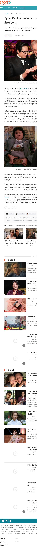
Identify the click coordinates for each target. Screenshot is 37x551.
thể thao (3, 533)
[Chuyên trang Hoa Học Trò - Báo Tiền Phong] (28, 396)
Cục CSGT (33, 531)
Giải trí (6, 14)
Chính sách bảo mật (4, 544)
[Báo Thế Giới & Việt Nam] (28, 434)
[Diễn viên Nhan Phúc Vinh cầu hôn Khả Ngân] (15, 471)
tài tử (30, 220)
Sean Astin (25, 220)
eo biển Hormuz (4, 529)
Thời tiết (30, 527)
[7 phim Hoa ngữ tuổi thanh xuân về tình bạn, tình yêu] (15, 358)
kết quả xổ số (4, 531)
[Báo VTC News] (29, 467)
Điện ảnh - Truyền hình (18, 14)
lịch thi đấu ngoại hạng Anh (7, 525)
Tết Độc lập (23, 533)
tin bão (28, 531)
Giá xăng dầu (31, 533)
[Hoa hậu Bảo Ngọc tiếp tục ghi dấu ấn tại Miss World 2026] (15, 435)
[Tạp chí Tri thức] (7, 36)
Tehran (23, 531)
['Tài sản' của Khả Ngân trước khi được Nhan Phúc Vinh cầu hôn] (15, 418)
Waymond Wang (17, 220)
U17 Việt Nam (33, 529)
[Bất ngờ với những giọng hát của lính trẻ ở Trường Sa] (15, 323)
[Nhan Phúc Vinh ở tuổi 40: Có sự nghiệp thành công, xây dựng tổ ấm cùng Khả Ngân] (15, 397)
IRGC (16, 527)
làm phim (8, 220)
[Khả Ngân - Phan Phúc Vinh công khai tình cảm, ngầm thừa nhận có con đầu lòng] (15, 507)
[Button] (10, 36)
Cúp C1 (25, 525)
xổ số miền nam (22, 527)
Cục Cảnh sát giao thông (14, 531)
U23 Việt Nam (21, 529)
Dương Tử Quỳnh (31, 214)
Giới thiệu (2, 541)
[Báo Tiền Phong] (29, 319)
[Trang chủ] (5, 3)
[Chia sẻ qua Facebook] (5, 207)
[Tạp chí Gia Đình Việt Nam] (29, 505)
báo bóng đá (17, 533)
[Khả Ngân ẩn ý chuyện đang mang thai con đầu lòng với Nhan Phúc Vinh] (15, 453)
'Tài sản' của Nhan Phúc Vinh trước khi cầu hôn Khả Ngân (13, 243)
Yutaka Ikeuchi (13, 529)
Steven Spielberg (21, 214)
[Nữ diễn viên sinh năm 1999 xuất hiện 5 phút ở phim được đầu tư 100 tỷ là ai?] (15, 287)
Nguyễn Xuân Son (5, 527)
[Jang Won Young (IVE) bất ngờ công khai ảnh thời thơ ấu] (15, 489)
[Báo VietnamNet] (29, 286)
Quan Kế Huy (24, 89)
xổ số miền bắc (18, 525)
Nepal (11, 527)
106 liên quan (25, 35)
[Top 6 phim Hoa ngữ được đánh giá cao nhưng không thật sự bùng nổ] (15, 340)
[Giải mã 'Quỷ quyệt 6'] (15, 269)
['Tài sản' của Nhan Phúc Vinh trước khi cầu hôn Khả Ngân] (13, 233)
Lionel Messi (9, 533)
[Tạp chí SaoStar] (6, 248)
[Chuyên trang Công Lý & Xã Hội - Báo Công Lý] (28, 301)
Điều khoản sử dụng (4, 542)
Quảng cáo (2, 545)
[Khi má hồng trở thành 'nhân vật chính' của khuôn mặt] (15, 305)
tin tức (27, 529)
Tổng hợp (17, 541)
